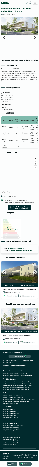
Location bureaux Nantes (10, 423)
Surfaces (27, 60)
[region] (19, 175)
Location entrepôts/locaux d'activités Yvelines (16, 389)
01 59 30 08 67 (28, 361)
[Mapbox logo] (6, 192)
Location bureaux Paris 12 (10, 415)
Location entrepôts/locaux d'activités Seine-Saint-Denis (19, 382)
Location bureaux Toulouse (11, 413)
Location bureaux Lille (9, 409)
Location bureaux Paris (9, 431)
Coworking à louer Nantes (10, 403)
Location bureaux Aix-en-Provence (13, 425)
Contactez (27, 464)
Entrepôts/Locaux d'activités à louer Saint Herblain (17, 375)
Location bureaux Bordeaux (11, 427)
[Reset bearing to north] (35, 164)
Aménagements (17, 60)
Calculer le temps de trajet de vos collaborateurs (21, 207)
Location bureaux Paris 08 (10, 441)
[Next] (35, 37)
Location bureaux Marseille (10, 443)
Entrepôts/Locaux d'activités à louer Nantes (15, 374)
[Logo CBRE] (12, 2)
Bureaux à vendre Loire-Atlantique (13, 397)
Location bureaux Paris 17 (10, 411)
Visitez (13, 464)
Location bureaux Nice (9, 445)
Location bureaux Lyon (9, 439)
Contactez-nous (18, 356)
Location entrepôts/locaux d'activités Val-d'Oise (16, 387)
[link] (10, 296)
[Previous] (4, 37)
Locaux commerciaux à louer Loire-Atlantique (16, 401)
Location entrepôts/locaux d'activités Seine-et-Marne (18, 384)
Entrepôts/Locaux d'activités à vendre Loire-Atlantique (18, 399)
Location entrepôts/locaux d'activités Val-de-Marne (17, 385)
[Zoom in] (35, 158)
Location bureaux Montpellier (11, 429)
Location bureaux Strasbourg (11, 437)
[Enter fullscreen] (35, 167)
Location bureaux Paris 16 (10, 417)
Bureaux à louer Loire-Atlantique (12, 396)
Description (6, 60)
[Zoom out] (35, 161)
